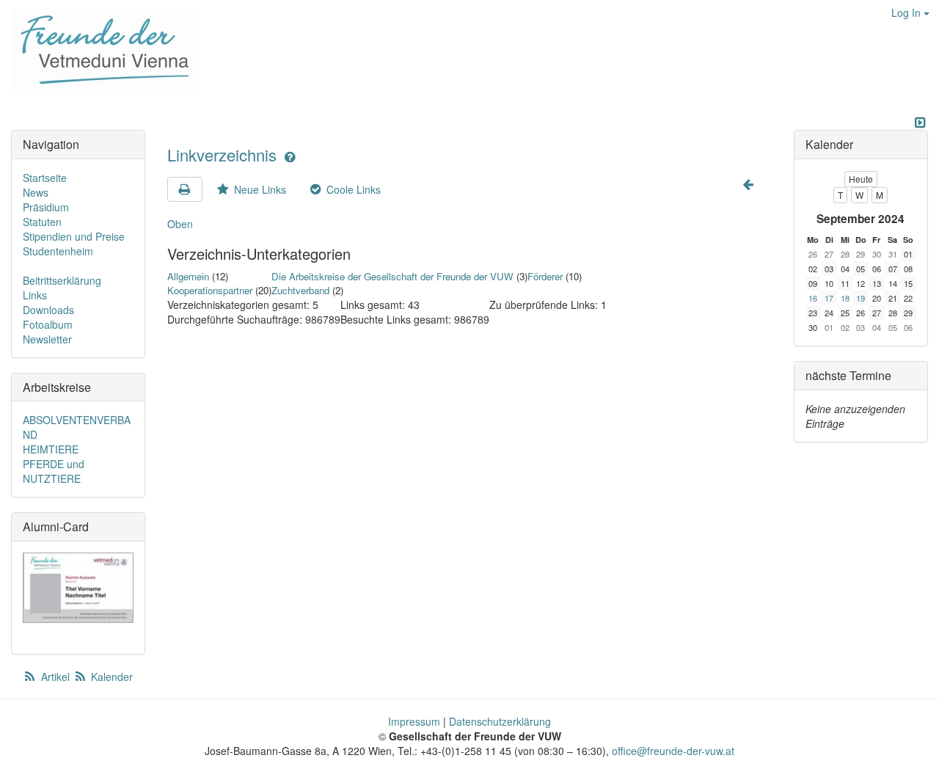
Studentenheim (58, 251)
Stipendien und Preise (74, 236)
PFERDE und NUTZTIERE (53, 471)
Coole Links (352, 189)
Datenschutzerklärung (500, 721)
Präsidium (46, 207)
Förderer (545, 276)
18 (845, 298)
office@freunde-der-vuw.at (673, 750)
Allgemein (188, 276)
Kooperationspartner (209, 290)
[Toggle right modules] (920, 122)
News (35, 192)
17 (829, 298)
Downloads (48, 309)
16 (812, 298)
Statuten (42, 221)
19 (860, 298)
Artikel (55, 676)
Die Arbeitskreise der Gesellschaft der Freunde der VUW (392, 276)
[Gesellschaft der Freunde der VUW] (99, 48)
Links (35, 295)
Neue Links (258, 189)
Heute (861, 178)
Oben (180, 223)
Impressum (414, 721)
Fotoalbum (48, 324)
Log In (907, 12)
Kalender (110, 676)
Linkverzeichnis (224, 154)
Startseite (45, 177)
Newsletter (47, 339)
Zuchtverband (300, 290)
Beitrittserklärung (62, 280)
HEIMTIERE (50, 449)
